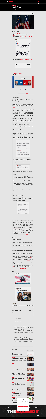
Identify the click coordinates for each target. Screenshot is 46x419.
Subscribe (23, 406)
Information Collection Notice (22, 408)
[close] (28, 398)
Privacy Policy (27, 408)
